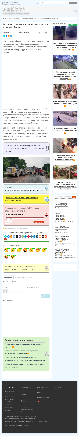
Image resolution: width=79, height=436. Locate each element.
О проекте (24, 401)
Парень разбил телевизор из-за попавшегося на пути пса (62, 228)
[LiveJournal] (37, 236)
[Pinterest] (28, 236)
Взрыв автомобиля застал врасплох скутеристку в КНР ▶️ (65, 130)
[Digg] (43, 236)
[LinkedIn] (34, 236)
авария (11, 228)
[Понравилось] (39, 32)
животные (25, 228)
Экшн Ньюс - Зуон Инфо (14, 214)
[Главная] (3, 18)
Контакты (24, 394)
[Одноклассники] (9, 36)
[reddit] (46, 236)
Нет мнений (8, 277)
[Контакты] (34, 3)
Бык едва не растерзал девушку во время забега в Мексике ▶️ (62, 251)
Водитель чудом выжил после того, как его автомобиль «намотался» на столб (24, 148)
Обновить (74, 25)
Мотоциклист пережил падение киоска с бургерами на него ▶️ (62, 239)
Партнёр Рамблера (43, 397)
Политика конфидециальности (27, 409)
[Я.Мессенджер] (4, 36)
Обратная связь (26, 387)
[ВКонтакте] (6, 36)
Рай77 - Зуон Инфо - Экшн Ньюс (14, 425)
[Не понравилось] (46, 32)
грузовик (19, 228)
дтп (15, 228)
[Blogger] (40, 236)
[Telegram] (11, 36)
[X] (17, 236)
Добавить (45, 296)
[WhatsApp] (22, 236)
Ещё (74, 197)
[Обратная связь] (38, 3)
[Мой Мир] (25, 236)
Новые (5, 281)
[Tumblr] (31, 236)
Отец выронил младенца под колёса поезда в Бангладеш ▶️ (65, 103)
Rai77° (9, 32)
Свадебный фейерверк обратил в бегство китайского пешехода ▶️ (65, 157)
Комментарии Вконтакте (23, 277)
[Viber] (20, 236)
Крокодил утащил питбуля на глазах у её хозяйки (61, 204)
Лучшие (14, 281)
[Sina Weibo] (5, 239)
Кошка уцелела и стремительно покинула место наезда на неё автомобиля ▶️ (60, 215)
